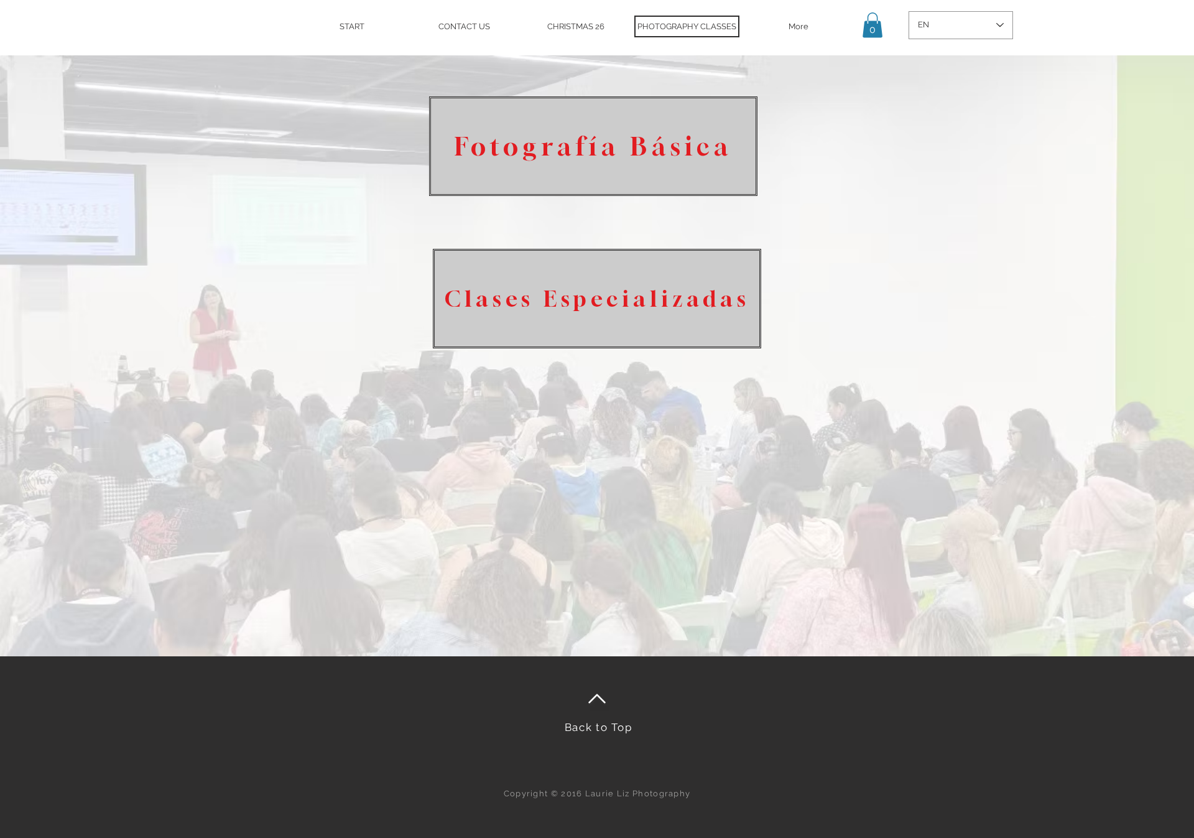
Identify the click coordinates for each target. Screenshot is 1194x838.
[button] (872, 25)
